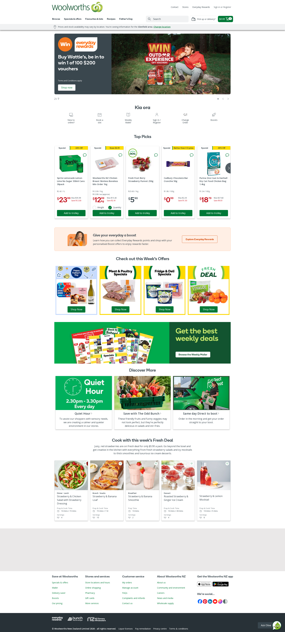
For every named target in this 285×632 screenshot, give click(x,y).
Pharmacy (90, 592)
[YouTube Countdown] (215, 601)
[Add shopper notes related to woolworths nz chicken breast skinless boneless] (120, 155)
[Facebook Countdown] (200, 601)
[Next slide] (228, 99)
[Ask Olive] (277, 626)
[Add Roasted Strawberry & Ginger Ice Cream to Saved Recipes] (192, 463)
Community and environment (171, 587)
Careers (160, 592)
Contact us (127, 603)
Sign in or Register (222, 7)
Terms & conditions (178, 628)
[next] (228, 168)
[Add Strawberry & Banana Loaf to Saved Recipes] (120, 463)
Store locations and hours (97, 582)
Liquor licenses (125, 628)
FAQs (124, 592)
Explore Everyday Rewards (200, 239)
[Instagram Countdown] (220, 601)
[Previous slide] (223, 99)
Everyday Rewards (201, 7)
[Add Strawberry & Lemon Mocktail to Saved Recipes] (227, 463)
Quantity (117, 207)
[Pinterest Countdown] (205, 601)
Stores (185, 7)
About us (161, 582)
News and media (165, 598)
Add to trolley (71, 213)
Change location (162, 26)
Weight (100, 207)
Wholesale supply (165, 603)
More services (92, 603)
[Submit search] (149, 19)
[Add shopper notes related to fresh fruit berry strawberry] (156, 155)
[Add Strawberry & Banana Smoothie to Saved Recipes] (156, 463)
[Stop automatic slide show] (218, 99)
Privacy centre (160, 628)
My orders (127, 582)
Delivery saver (58, 592)
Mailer (55, 587)
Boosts (55, 598)
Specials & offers (60, 582)
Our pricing (57, 603)
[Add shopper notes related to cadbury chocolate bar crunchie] (192, 155)
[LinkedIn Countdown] (210, 601)
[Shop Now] (76, 290)
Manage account (130, 587)
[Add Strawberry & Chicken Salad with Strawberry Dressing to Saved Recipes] (85, 463)
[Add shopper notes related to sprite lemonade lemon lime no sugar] (85, 155)
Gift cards (89, 598)
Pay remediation (143, 628)
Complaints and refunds (133, 598)
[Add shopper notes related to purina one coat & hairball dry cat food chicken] (227, 155)
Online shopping (93, 587)
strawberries (112, 446)
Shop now (66, 87)
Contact (174, 7)
